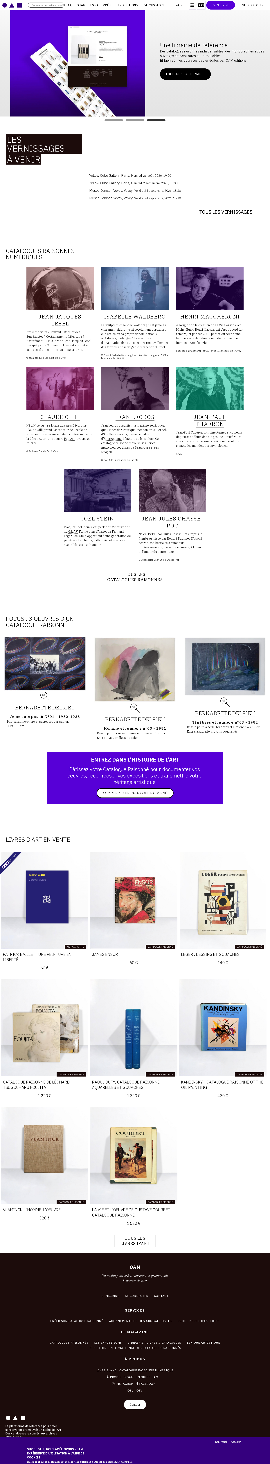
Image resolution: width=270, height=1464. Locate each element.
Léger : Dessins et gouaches (210, 954)
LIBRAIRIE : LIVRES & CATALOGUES (154, 1342)
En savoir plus (125, 1461)
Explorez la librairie (175, 74)
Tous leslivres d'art (135, 1240)
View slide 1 (114, 120)
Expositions (128, 5)
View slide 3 (156, 120)
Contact (135, 1404)
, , (130, 175)
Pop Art (69, 438)
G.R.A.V (73, 531)
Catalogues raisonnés (93, 5)
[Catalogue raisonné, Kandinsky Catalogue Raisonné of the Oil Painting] (222, 1027)
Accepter (236, 1442)
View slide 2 (135, 120)
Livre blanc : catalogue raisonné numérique (135, 1370)
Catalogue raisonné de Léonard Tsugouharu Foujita (36, 1084)
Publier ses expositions (198, 1321)
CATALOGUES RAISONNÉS (69, 1342)
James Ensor (105, 954)
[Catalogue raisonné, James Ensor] (133, 900)
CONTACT (161, 1296)
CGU (130, 1390)
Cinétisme (119, 527)
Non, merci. (221, 1442)
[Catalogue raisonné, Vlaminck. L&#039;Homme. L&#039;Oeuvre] (44, 1155)
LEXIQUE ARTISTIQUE (203, 1342)
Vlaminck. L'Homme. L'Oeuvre (32, 1209)
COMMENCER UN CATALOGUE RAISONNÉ (135, 793)
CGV (139, 1390)
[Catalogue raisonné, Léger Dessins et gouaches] (222, 900)
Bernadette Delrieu (45, 707)
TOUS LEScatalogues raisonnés (135, 577)
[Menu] (192, 5)
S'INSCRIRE (110, 1296)
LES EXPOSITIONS (108, 1342)
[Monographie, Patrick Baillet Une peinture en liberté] (44, 900)
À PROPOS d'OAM (120, 1377)
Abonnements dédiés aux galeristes (140, 1321)
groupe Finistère (224, 437)
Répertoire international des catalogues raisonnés (135, 1348)
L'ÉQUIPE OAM (147, 1377)
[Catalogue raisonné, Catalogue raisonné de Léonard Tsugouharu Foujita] (44, 1027)
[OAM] (12, 5)
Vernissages (154, 5)
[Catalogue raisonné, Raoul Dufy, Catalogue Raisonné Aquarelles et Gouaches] (133, 1027)
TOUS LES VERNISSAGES (225, 212)
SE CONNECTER (136, 1296)
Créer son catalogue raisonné (76, 1321)
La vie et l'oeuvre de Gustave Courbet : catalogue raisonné (132, 1212)
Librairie (178, 5)
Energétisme (113, 438)
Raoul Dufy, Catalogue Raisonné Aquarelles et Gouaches (126, 1084)
